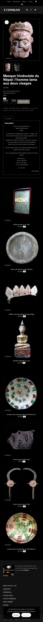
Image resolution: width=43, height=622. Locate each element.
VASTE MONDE (8, 602)
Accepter (16, 615)
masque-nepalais (29, 110)
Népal (22, 108)
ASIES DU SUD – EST (10, 586)
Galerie (24, 1)
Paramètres (26, 615)
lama (10, 110)
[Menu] (31, 9)
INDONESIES (7, 592)
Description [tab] (8, 118)
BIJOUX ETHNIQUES (9, 599)
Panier (9, 1)
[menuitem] (9, 1)
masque (14, 110)
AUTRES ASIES (8, 595)
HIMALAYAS (12, 108)
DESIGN (5, 605)
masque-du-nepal (20, 110)
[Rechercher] (26, 10)
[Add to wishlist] (4, 98)
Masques (18, 108)
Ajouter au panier (23, 101)
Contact (30, 1)
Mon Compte (16, 1)
